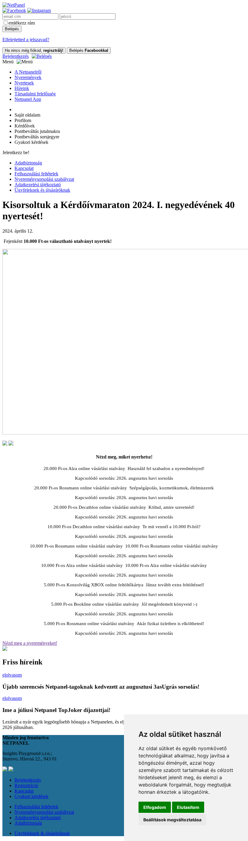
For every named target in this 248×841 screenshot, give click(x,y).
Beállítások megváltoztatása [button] (172, 819)
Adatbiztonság (28, 162)
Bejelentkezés (15, 56)
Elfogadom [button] (154, 807)
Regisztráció (26, 785)
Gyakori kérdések (31, 796)
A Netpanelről (28, 71)
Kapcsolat (24, 168)
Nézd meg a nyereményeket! (29, 643)
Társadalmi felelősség (35, 93)
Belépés (88, 50)
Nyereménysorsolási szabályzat (44, 179)
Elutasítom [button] (188, 807)
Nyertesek (24, 82)
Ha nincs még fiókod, (34, 50)
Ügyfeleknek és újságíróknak (42, 190)
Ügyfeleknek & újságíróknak (42, 833)
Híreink (22, 88)
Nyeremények (28, 77)
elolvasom (12, 674)
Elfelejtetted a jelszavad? (25, 39)
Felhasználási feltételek (36, 173)
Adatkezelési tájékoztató (38, 184)
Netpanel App (28, 99)
